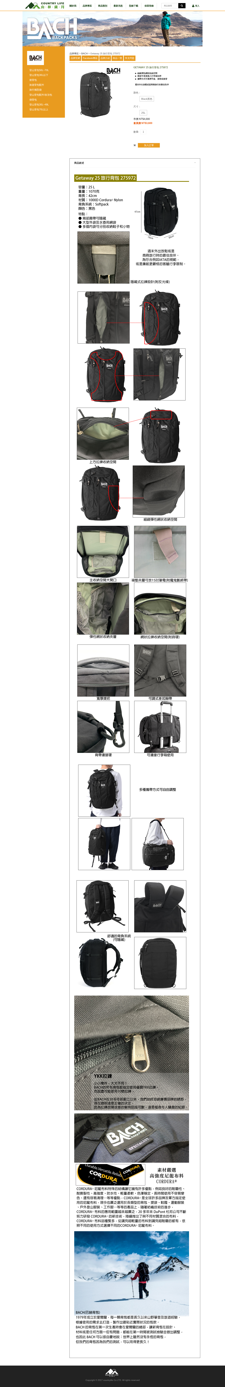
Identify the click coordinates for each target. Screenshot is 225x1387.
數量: (136, 132)
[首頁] (44, 5)
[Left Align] (182, 5)
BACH (84, 53)
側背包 (33, 99)
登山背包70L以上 (38, 109)
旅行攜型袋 (35, 89)
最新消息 (118, 5)
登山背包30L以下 (38, 75)
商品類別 (102, 5)
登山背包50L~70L (39, 70)
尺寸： (137, 106)
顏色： (137, 92)
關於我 (72, 5)
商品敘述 (79, 163)
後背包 (33, 80)
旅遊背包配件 (36, 85)
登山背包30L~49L (39, 104)
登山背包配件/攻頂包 (40, 94)
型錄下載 (133, 5)
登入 (197, 6)
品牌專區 (87, 5)
